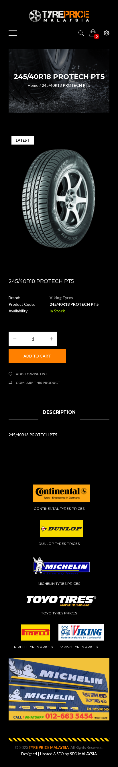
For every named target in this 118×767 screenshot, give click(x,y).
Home (33, 85)
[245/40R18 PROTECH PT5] (59, 199)
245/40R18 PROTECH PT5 (66, 85)
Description (59, 412)
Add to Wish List (32, 374)
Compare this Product (38, 382)
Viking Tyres (61, 297)
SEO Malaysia (83, 753)
